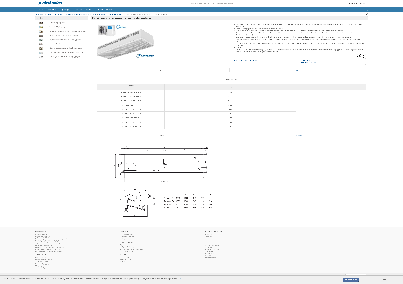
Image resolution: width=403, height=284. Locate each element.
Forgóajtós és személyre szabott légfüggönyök (49, 243)
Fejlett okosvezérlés (126, 245)
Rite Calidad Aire (210, 253)
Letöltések (99, 10)
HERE (180, 279)
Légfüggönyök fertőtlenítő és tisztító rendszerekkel (50, 249)
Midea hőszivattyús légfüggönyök (110, 14)
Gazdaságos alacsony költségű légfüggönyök (48, 251)
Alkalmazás (78, 10)
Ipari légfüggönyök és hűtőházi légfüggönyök (48, 241)
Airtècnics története (126, 257)
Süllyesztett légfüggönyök (42, 237)
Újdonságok (65, 10)
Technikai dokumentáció (127, 237)
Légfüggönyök (57, 14)
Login (364, 3)
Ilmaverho (208, 256)
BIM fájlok (306, 60)
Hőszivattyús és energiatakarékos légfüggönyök (80, 14)
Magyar (353, 3)
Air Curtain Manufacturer (212, 245)
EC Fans (207, 243)
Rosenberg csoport (126, 259)
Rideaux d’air (208, 235)
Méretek (161, 135)
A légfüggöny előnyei (41, 262)
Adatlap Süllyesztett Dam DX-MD (246, 60)
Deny (384, 280)
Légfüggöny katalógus (126, 235)
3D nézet (299, 135)
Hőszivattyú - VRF (231, 79)
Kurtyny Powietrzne (210, 258)
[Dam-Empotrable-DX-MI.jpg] (161, 41)
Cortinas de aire (209, 239)
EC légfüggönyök (40, 266)
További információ (309, 62)
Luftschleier (208, 241)
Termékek (40, 10)
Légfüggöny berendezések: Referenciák (131, 249)
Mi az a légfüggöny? (41, 257)
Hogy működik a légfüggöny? (43, 259)
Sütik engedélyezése (351, 280)
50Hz (161, 70)
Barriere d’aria (209, 247)
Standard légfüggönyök (42, 235)
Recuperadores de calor (212, 249)
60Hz (298, 70)
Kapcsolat (109, 10)
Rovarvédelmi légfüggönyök (43, 245)
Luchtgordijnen (209, 251)
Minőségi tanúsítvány (126, 239)
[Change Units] (367, 13)
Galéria (88, 10)
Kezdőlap (39, 14)
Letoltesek (124, 232)
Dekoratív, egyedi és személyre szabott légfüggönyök (51, 239)
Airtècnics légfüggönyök (42, 268)
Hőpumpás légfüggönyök (42, 264)
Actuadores (208, 237)
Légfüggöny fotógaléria (127, 251)
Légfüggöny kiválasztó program (129, 247)
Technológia (52, 10)
